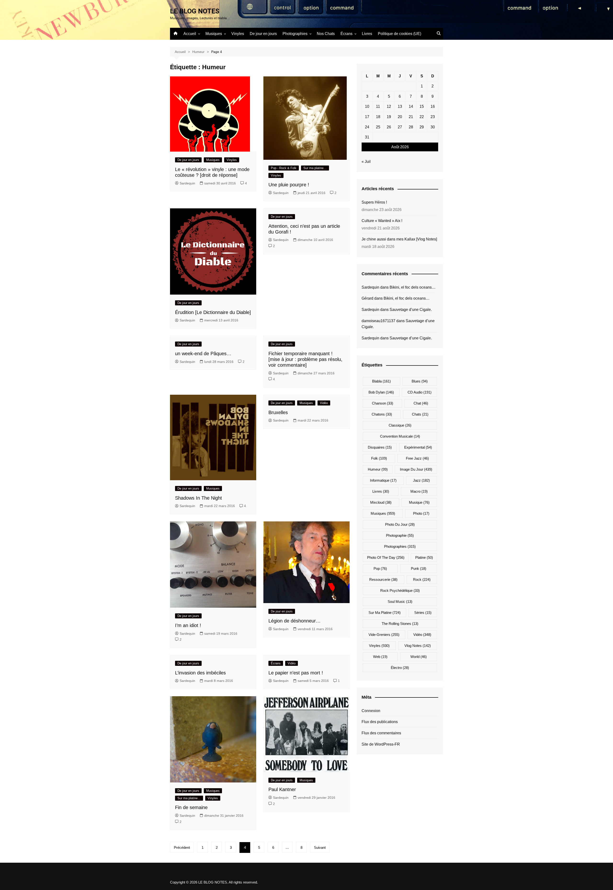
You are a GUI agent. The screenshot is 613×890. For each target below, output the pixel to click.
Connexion (371, 711)
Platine (424, 557)
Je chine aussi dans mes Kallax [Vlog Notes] (399, 239)
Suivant (320, 847)
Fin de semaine (191, 807)
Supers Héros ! (374, 202)
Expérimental (418, 447)
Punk (418, 568)
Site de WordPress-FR (381, 744)
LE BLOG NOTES (194, 11)
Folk (379, 458)
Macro (419, 491)
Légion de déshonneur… (294, 620)
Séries (422, 612)
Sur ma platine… (315, 168)
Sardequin (187, 183)
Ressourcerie (383, 579)
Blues (420, 381)
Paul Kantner (282, 789)
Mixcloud (381, 502)
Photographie (400, 535)
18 (378, 117)
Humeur (378, 469)
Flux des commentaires (381, 733)
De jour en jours (263, 34)
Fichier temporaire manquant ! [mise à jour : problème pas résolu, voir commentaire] (305, 359)
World (418, 657)
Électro (400, 668)
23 (433, 117)
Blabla (381, 381)
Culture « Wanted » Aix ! (382, 221)
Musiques (213, 34)
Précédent (182, 847)
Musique (419, 502)
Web (380, 657)
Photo (421, 513)
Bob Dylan (381, 392)
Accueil (189, 34)
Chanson (382, 403)
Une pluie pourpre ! (288, 184)
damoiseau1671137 (378, 321)
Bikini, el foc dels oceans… (413, 287)
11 (378, 106)
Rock (422, 579)
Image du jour (416, 469)
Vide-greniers (384, 635)
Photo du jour (400, 524)
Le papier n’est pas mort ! (295, 672)
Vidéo (324, 403)
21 (411, 117)
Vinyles (237, 34)
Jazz (421, 480)
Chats (420, 414)
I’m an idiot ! (188, 625)
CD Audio (419, 392)
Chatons (382, 414)
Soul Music (400, 601)
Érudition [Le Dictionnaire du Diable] (213, 312)
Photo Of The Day (385, 557)
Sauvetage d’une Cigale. (411, 310)
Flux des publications (380, 722)
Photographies (295, 34)
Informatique (383, 480)
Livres (367, 34)
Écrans (346, 34)
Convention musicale (400, 436)
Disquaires (380, 447)
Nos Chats (326, 34)
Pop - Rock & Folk (283, 168)
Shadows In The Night (198, 498)
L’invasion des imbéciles (200, 672)
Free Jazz (417, 458)
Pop (380, 568)
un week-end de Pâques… (203, 353)
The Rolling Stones (400, 624)
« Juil (366, 162)
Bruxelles (278, 412)
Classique (400, 425)
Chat (421, 403)
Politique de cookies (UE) (399, 34)
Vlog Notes (417, 646)
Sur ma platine (385, 612)
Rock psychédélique (400, 590)
